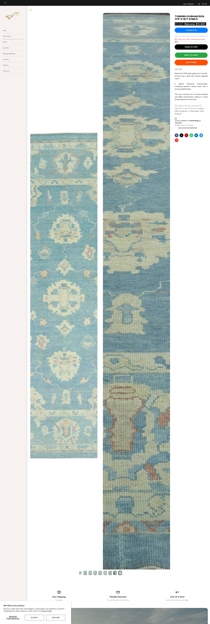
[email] (176, 140)
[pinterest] (186, 135)
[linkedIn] (196, 135)
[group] (80, 573)
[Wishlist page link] (5, 1)
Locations (6, 59)
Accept (34, 618)
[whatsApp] (191, 135)
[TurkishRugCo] (13, 15)
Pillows (5, 42)
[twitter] (181, 135)
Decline (56, 618)
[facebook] (176, 135)
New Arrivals (7, 36)
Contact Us (6, 71)
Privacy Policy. (47, 611)
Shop (4, 30)
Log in (185, 4)
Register (191, 4)
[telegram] (201, 135)
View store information (187, 127)
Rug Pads (6, 48)
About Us (5, 65)
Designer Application (9, 54)
